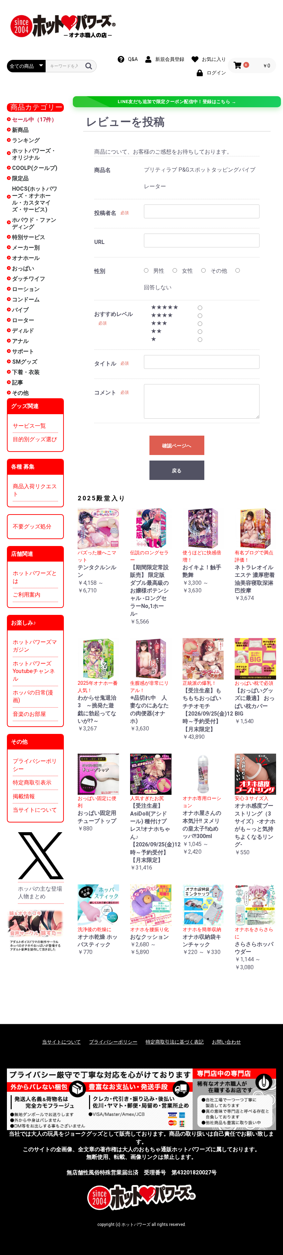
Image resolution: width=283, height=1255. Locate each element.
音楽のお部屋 (29, 714)
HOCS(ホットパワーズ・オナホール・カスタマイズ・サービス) (34, 199)
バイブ (20, 310)
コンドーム (26, 299)
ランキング (26, 140)
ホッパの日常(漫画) (33, 696)
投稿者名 (105, 213)
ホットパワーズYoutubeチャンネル (34, 671)
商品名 (102, 170)
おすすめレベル (113, 314)
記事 (17, 382)
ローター (23, 320)
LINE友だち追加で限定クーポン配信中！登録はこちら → (177, 101)
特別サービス (28, 237)
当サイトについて (35, 810)
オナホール (26, 258)
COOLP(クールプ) (34, 168)
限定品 (20, 178)
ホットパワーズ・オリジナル (34, 154)
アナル (20, 341)
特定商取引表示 (32, 782)
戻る (177, 470)
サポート (23, 351)
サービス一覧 (29, 425)
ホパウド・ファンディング (34, 223)
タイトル (105, 363)
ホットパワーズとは (35, 577)
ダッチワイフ (28, 278)
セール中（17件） (34, 119)
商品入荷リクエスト (35, 490)
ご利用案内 (26, 594)
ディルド (23, 330)
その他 (20, 393)
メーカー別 (26, 247)
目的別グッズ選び (35, 439)
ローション (26, 289)
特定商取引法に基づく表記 (175, 1042)
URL (99, 242)
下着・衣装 (26, 372)
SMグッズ (24, 361)
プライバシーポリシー (35, 765)
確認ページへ (176, 445)
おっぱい (23, 268)
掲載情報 (24, 796)
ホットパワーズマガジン (35, 646)
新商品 (20, 130)
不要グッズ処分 (32, 526)
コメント (105, 392)
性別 (99, 271)
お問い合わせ (226, 1042)
